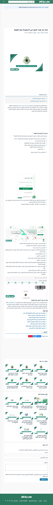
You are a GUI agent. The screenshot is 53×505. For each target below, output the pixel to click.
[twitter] (8, 501)
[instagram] (10, 501)
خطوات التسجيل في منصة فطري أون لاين (36, 320)
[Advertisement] (26, 19)
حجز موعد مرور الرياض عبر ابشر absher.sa (37, 315)
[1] (13, 135)
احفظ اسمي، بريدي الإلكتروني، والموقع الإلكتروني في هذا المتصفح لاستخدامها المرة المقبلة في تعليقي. (26, 475)
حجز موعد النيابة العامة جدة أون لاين (37, 328)
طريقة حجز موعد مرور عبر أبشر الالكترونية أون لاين (34, 313)
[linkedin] (12, 501)
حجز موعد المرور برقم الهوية (40, 98)
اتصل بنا (40, 501)
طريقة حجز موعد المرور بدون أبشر (38, 324)
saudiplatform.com (12, 302)
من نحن (45, 501)
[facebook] (5, 501)
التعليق (46, 463)
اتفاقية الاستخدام (23, 501)
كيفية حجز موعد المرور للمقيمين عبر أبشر (36, 322)
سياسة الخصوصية (33, 501)
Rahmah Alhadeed (40, 33)
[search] (32, 2)
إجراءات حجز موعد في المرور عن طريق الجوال (36, 326)
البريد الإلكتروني (44, 457)
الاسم (46, 452)
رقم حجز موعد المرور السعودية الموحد (37, 317)
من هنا (16, 139)
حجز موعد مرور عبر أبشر (23, 106)
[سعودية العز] (44, 1)
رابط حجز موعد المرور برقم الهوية (39, 101)
